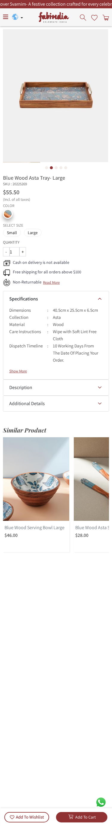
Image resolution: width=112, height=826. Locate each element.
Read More (51, 282)
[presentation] (84, 17)
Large (33, 232)
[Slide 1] (46, 167)
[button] (8, 214)
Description (20, 387)
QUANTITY (11, 242)
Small (12, 232)
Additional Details (27, 403)
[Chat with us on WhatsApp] (101, 801)
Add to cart (85, 817)
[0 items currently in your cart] (105, 17)
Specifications (23, 299)
